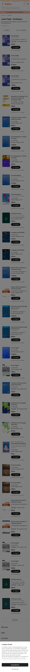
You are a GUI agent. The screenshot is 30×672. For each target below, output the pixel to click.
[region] (15, 656)
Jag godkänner (15, 665)
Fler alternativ (15, 669)
